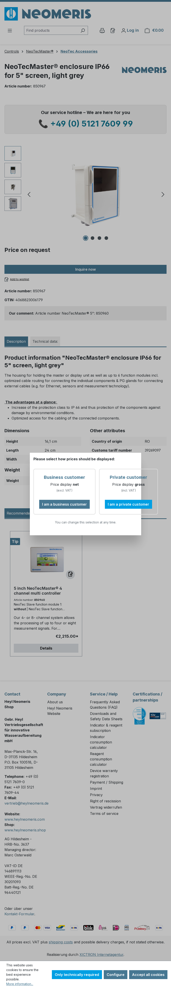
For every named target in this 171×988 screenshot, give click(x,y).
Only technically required (77, 974)
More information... (19, 984)
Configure (115, 974)
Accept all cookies (148, 974)
